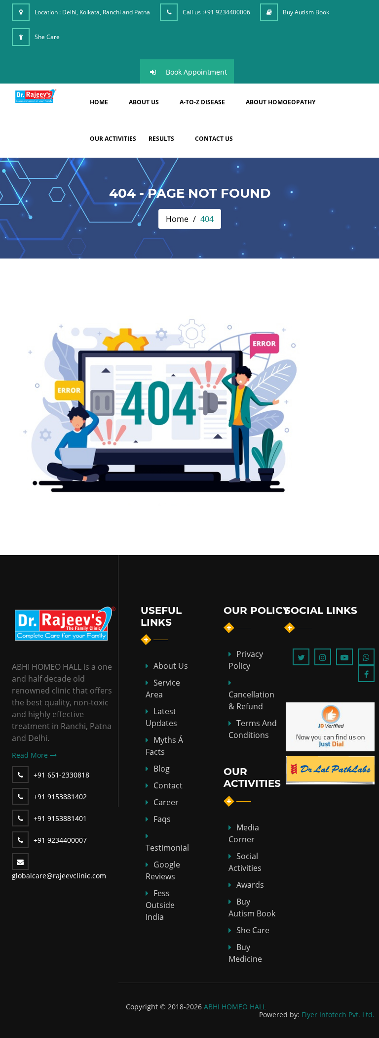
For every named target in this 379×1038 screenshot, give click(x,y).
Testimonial (167, 847)
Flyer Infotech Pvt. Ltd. (338, 1014)
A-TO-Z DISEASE (202, 102)
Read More (31, 755)
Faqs (162, 819)
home (99, 102)
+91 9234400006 (227, 12)
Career (166, 802)
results (161, 138)
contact (168, 785)
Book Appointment (196, 72)
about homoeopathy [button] (280, 102)
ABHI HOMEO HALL (235, 1006)
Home (177, 219)
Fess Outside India (160, 905)
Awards (250, 884)
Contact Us (214, 138)
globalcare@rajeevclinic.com (59, 875)
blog (161, 768)
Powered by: (279, 1014)
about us (144, 102)
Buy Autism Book (306, 12)
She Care (47, 37)
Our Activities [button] (113, 138)
